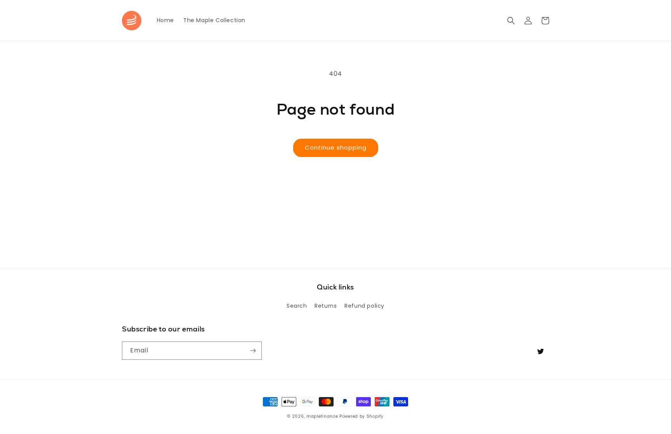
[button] (511, 20)
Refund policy (364, 306)
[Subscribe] (252, 351)
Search (297, 306)
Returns (326, 306)
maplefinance (322, 416)
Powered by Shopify (361, 416)
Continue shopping (336, 147)
